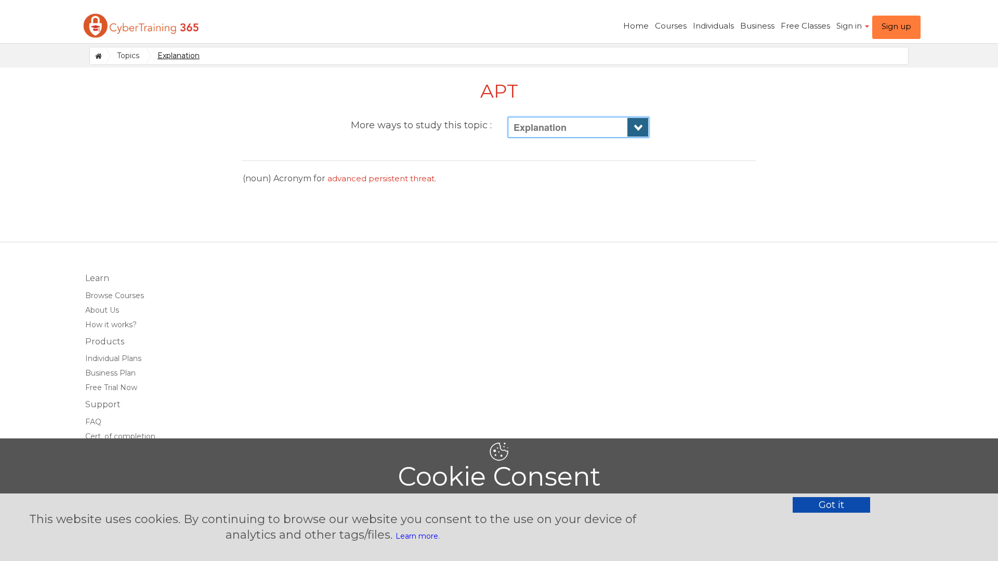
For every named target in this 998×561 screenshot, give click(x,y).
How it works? (111, 324)
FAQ (93, 421)
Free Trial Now (111, 387)
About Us (102, 310)
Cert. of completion (120, 436)
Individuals (713, 26)
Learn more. (418, 536)
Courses (671, 26)
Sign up (896, 26)
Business (757, 26)
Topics (128, 55)
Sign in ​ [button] (850, 26)
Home (636, 26)
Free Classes (805, 26)
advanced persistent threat (381, 178)
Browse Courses (114, 295)
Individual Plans (113, 358)
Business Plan (110, 373)
